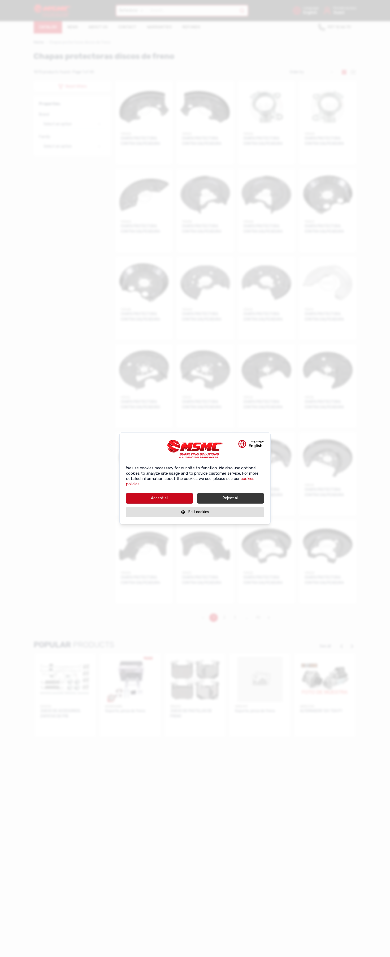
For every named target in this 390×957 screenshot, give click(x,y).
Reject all (231, 498)
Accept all (159, 498)
